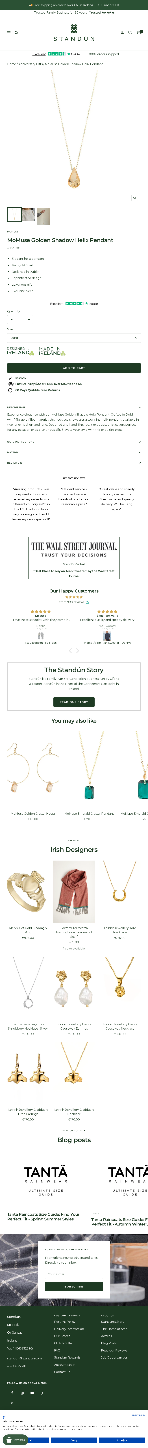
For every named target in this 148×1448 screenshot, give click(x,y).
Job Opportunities (114, 1357)
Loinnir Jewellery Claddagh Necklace (74, 1112)
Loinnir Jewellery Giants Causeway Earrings (74, 1026)
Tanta (95, 1213)
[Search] (16, 32)
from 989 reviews (71, 602)
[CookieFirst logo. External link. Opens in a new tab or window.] (4, 1417)
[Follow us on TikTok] (42, 1393)
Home (11, 64)
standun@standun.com (24, 1358)
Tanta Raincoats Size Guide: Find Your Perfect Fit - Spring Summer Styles (43, 1217)
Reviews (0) (15, 462)
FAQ (57, 1350)
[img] (74, 597)
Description (16, 407)
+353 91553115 (17, 1366)
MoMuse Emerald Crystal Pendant (89, 813)
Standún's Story (112, 1321)
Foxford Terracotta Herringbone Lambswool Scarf (74, 932)
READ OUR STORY (74, 702)
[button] (71, 650)
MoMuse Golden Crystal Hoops (33, 813)
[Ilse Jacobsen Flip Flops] (41, 636)
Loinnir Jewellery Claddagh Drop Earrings (28, 1112)
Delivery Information (69, 1329)
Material (13, 452)
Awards (106, 1336)
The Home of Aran (114, 1329)
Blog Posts (108, 1343)
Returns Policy (64, 1321)
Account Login (64, 1364)
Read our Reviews (114, 1350)
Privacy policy (138, 1414)
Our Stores (62, 1336)
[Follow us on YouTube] (32, 1393)
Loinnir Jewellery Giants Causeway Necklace (120, 1026)
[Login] (122, 32)
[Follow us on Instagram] (22, 1393)
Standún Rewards (67, 1357)
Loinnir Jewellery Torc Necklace (120, 930)
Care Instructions (20, 441)
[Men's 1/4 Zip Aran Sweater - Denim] (107, 636)
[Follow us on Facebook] (12, 1393)
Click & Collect (64, 1343)
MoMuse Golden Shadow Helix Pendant (74, 64)
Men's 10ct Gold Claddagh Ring (28, 930)
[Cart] (139, 32)
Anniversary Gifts (30, 64)
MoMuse (13, 231)
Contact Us (62, 1372)
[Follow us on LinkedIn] (12, 1403)
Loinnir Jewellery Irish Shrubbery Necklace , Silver (28, 1026)
